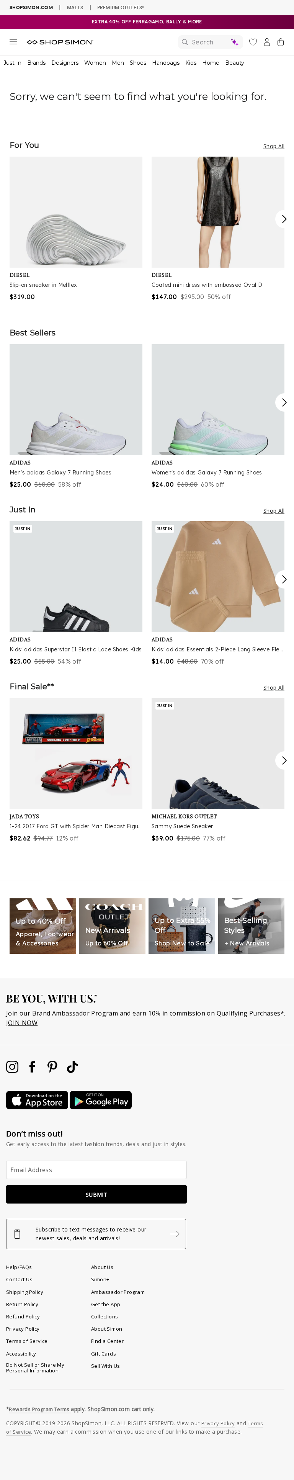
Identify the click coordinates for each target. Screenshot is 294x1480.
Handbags (166, 62)
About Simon (106, 1328)
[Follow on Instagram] (13, 1070)
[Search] (210, 42)
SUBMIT (96, 1194)
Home (210, 62)
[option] (76, 229)
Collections (104, 1316)
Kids (190, 62)
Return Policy (22, 1304)
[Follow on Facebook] (33, 1070)
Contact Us (19, 1279)
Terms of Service (26, 1341)
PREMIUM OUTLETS (120, 7)
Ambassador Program (118, 1292)
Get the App (105, 1304)
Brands (36, 62)
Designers (64, 62)
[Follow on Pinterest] (53, 1070)
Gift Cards (103, 1353)
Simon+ (100, 1279)
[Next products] (284, 219)
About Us (102, 1267)
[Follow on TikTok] (72, 1070)
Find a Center (107, 1341)
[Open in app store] (38, 1107)
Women (95, 62)
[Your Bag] (280, 43)
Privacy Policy (23, 1328)
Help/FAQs (19, 1267)
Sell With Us (105, 1365)
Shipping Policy (24, 1292)
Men (118, 62)
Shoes (138, 62)
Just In (12, 62)
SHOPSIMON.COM (31, 7)
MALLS (75, 7)
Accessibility (21, 1353)
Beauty (234, 62)
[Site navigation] (13, 43)
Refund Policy (23, 1316)
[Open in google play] (101, 1107)
